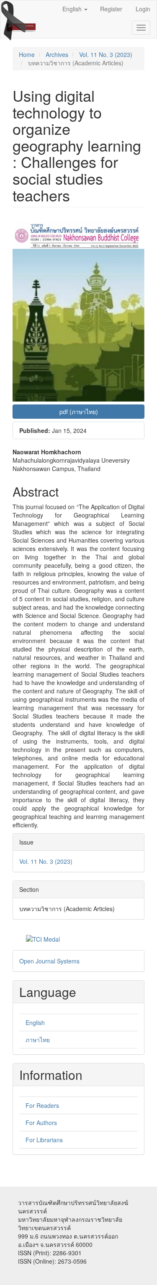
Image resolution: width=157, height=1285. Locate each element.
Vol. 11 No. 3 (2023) (105, 54)
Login (143, 9)
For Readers (42, 1105)
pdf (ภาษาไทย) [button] (78, 411)
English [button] (72, 9)
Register (111, 9)
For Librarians (44, 1140)
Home (27, 54)
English (35, 1022)
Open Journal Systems (49, 961)
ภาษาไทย (38, 1039)
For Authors (41, 1122)
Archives (57, 54)
